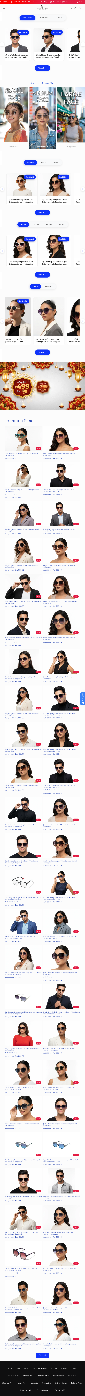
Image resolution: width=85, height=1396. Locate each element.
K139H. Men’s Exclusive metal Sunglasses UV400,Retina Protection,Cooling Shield (61, 1013)
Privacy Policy (61, 1383)
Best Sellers (44, 18)
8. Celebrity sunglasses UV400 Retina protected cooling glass (15, 200)
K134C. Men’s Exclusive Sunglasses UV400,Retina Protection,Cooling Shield (59, 490)
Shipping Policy (26, 1390)
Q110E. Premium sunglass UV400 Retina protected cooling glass (22, 786)
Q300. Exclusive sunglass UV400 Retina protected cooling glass (59, 1345)
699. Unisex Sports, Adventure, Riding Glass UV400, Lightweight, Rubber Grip (42, 341)
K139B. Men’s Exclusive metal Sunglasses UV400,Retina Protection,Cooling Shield (23, 1160)
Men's (43, 162)
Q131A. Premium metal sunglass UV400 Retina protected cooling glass (58, 1233)
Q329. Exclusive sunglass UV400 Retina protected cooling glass (21, 454)
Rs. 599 (61, 224)
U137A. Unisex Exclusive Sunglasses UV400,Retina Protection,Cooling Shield (59, 937)
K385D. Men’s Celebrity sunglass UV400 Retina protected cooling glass (17, 57)
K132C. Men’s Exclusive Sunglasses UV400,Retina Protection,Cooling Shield (21, 862)
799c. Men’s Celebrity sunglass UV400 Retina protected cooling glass (23, 750)
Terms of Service (44, 1390)
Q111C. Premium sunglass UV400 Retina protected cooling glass (22, 1124)
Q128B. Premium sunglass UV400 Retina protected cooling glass (22, 714)
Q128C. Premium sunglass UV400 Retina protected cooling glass (22, 490)
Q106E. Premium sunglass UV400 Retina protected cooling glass (60, 862)
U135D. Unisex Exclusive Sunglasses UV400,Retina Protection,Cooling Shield (59, 750)
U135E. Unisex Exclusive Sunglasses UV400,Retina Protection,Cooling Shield (21, 678)
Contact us (46, 1383)
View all (42, 1355)
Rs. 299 (23, 224)
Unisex (55, 162)
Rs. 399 (36, 224)
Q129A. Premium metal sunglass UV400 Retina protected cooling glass (20, 1088)
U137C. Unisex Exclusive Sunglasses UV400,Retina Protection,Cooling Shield (59, 714)
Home (10, 1368)
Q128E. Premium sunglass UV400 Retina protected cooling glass (22, 530)
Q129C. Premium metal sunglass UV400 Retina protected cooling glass (58, 1308)
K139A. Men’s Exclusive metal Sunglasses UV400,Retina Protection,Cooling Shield (61, 1160)
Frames (54, 1368)
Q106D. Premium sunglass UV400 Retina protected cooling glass (60, 973)
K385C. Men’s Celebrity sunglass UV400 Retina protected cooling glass (50, 57)
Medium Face (8, 1383)
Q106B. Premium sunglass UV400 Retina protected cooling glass (60, 602)
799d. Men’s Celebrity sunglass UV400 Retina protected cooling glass (23, 1197)
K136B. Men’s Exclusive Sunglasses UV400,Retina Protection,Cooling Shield (59, 530)
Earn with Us (60, 1390)
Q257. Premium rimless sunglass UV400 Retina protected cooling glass (58, 1049)
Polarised (48, 286)
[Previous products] (2, 44)
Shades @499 (43, 1376)
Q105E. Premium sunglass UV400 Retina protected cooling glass (59, 454)
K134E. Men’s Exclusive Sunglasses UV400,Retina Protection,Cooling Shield (21, 825)
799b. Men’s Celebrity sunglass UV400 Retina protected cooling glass (61, 1197)
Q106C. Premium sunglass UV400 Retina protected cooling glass (60, 1124)
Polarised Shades (40, 1368)
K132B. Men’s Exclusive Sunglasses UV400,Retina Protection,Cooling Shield (59, 786)
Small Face (72, 1376)
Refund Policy (77, 1383)
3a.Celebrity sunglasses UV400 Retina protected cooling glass (49, 262)
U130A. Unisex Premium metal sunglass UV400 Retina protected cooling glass (23, 973)
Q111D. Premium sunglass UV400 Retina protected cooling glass (59, 678)
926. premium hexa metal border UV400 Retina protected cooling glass (21, 1269)
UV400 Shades (23, 1368)
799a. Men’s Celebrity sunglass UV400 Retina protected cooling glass (23, 602)
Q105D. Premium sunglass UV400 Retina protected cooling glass (60, 566)
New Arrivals (27, 18)
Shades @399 (28, 1376)
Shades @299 (13, 1376)
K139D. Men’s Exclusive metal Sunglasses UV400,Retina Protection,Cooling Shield (23, 1013)
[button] (4, 7)
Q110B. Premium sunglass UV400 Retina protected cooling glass (59, 638)
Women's (30, 162)
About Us (34, 1383)
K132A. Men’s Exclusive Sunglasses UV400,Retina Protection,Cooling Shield (21, 1233)
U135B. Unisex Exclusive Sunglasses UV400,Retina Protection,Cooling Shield (21, 937)
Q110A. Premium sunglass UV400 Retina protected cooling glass (59, 825)
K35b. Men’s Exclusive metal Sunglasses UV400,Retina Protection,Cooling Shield (23, 1345)
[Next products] (83, 44)
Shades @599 (58, 1376)
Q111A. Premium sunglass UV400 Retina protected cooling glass (59, 1269)
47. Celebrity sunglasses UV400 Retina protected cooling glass (49, 200)
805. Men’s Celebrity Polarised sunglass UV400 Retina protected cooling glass (23, 898)
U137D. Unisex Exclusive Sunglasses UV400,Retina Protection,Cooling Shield (59, 898)
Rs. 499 (49, 224)
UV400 (35, 286)
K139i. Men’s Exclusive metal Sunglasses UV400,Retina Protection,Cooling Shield (23, 1308)
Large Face (22, 1383)
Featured (59, 18)
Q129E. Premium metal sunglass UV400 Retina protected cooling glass (58, 1088)
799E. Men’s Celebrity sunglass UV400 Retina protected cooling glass (23, 638)
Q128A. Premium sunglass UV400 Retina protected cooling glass (22, 566)
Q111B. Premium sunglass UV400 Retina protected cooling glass (22, 1049)
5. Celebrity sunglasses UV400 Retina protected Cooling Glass (15, 262)
